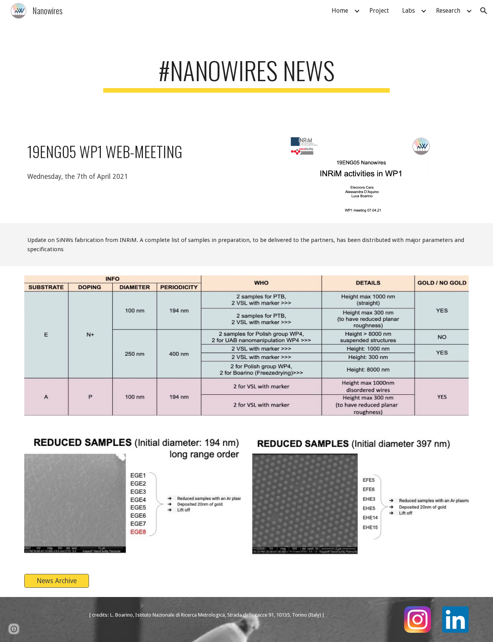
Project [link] (379, 10)
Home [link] (340, 10)
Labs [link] (408, 10)
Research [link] (448, 10)
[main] (246, 74)
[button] (484, 11)
